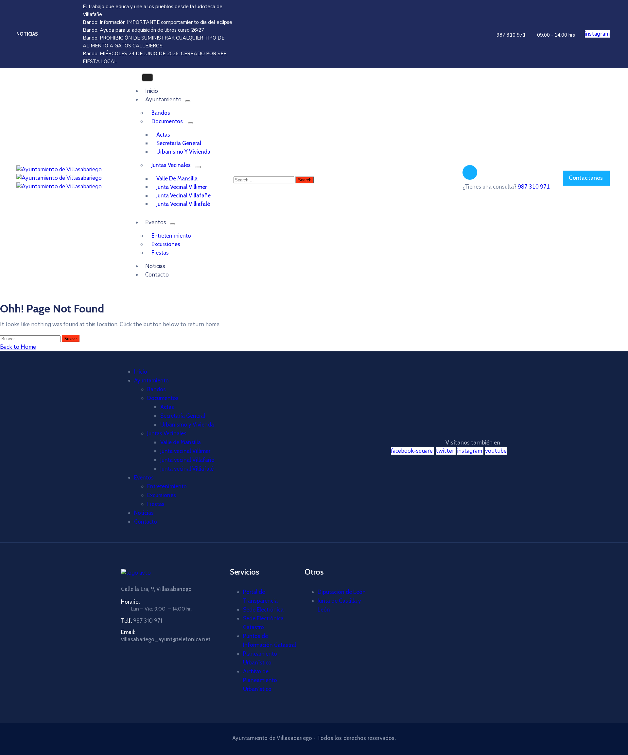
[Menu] (187, 101)
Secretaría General (178, 143)
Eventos (155, 222)
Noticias (144, 513)
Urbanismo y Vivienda (183, 151)
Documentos (167, 121)
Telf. (141, 620)
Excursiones (165, 244)
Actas (163, 134)
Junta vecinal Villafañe (183, 195)
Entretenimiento (171, 235)
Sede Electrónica (263, 609)
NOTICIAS (27, 34)
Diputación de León (342, 592)
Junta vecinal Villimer (181, 187)
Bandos (160, 112)
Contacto (157, 274)
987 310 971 (534, 187)
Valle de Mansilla (177, 178)
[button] (510, 35)
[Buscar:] (31, 338)
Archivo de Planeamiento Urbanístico (260, 680)
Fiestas (156, 504)
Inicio (140, 371)
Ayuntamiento (163, 99)
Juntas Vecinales (171, 165)
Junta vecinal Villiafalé (183, 204)
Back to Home (18, 347)
